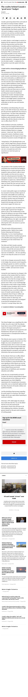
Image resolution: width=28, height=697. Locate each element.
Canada (3, 466)
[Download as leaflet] (21, 18)
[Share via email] (17, 18)
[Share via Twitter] (7, 18)
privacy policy (11, 435)
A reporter (3, 12)
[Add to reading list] (25, 18)
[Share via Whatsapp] (10, 18)
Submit (14, 442)
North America (11, 466)
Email (4, 422)
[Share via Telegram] (14, 18)
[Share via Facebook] (3, 18)
